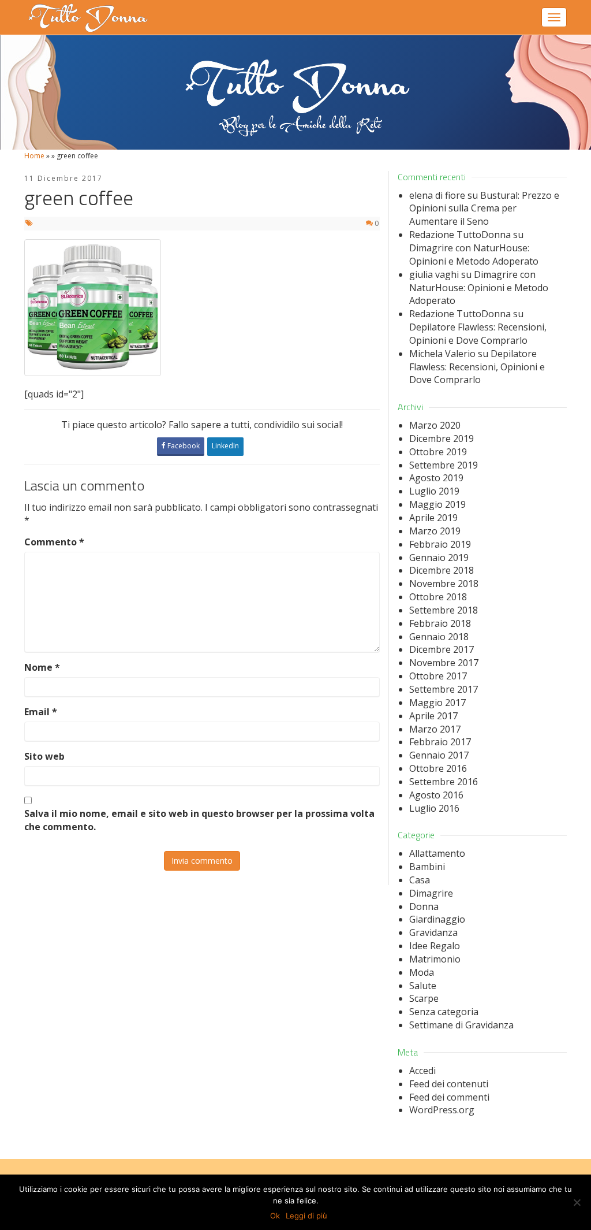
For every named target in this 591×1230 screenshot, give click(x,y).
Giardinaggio (437, 919)
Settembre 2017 (443, 689)
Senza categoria (443, 1011)
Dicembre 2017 (441, 649)
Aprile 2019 (433, 517)
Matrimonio (435, 959)
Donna (424, 906)
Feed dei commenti (449, 1097)
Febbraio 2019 (440, 544)
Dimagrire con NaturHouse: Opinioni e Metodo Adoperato (473, 254)
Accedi (422, 1070)
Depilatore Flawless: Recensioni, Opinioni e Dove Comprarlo (478, 334)
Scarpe (424, 998)
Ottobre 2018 (438, 596)
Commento (54, 542)
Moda (421, 972)
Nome (42, 667)
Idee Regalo (434, 945)
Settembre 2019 (443, 465)
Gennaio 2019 (439, 557)
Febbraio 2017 (440, 741)
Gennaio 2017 (439, 755)
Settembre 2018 (443, 610)
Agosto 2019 (436, 477)
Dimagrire (431, 893)
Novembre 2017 (443, 662)
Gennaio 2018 (439, 636)
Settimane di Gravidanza (461, 1025)
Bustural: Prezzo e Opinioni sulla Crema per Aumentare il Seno (484, 208)
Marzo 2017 (435, 729)
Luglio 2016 (434, 808)
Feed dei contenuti (448, 1083)
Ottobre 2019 (438, 451)
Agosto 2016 (436, 795)
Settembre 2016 (443, 781)
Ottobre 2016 (438, 768)
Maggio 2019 (437, 504)
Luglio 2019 (434, 491)
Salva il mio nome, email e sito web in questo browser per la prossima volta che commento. (199, 820)
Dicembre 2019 (441, 438)
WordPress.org (441, 1109)
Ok (275, 1215)
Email (40, 711)
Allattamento (437, 853)
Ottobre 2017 (438, 676)
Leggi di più (306, 1215)
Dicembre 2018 (441, 570)
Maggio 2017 (437, 702)
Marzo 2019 (435, 531)
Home (34, 156)
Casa (419, 880)
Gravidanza (433, 932)
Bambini (427, 866)
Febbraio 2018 (440, 623)
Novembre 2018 (443, 583)
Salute (422, 985)
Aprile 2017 (433, 715)
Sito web (44, 756)
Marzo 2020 (435, 425)
